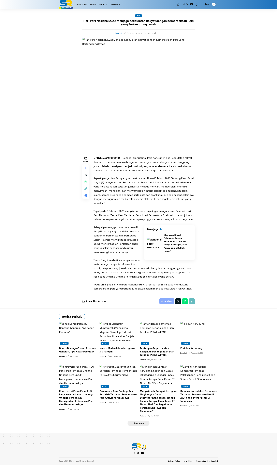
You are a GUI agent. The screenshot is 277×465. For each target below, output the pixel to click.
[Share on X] (85, 174)
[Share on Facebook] (85, 167)
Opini (138, 16)
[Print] (85, 195)
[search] (200, 4)
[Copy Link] (85, 188)
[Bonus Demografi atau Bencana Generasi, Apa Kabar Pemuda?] (78, 333)
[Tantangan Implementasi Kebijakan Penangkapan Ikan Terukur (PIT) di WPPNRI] (158, 333)
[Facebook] (184, 4)
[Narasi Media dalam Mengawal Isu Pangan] (118, 333)
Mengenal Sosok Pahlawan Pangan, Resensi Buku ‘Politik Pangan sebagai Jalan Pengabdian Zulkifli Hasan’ (175, 243)
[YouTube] (191, 4)
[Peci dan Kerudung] (199, 333)
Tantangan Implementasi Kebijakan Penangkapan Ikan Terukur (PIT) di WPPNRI (157, 351)
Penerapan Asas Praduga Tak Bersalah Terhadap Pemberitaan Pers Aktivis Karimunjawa (118, 394)
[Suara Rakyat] (66, 4)
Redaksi (118, 33)
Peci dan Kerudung (191, 348)
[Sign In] (178, 4)
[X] (187, 4)
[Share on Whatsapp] (85, 181)
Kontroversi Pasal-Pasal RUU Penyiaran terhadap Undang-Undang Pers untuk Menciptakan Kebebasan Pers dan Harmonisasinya (76, 397)
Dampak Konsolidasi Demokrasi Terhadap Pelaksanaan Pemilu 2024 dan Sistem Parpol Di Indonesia (198, 396)
